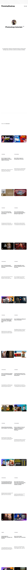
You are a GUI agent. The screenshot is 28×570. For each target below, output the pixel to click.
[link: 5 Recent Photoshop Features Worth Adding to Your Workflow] (7, 411)
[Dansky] (2, 410)
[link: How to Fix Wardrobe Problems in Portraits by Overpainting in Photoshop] (7, 357)
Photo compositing (16, 154)
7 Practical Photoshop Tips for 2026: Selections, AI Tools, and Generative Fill (19, 374)
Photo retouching (4, 261)
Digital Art (3, 532)
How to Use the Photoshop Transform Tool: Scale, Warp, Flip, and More (6, 212)
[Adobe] (2, 302)
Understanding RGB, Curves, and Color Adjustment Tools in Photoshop (19, 266)
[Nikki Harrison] (2, 248)
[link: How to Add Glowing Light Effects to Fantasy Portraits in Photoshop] (7, 249)
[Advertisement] (14, 2)
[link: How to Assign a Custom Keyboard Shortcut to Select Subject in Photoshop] (7, 142)
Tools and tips (3, 154)
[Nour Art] (15, 248)
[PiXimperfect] (15, 519)
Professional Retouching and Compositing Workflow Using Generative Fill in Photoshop (6, 482)
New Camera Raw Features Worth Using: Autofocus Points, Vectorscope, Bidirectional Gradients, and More (20, 483)
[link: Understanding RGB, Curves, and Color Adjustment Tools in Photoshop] (20, 249)
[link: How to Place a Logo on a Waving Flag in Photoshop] (20, 142)
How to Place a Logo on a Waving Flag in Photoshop (18, 159)
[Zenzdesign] (15, 302)
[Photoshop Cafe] (15, 356)
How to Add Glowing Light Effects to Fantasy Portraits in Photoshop (6, 266)
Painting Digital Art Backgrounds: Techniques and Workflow (6, 537)
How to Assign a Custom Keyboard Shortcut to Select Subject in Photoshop (6, 159)
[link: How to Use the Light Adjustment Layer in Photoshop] (20, 520)
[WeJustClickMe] (2, 141)
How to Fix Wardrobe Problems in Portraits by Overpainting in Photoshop (6, 374)
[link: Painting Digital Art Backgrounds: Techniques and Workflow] (7, 520)
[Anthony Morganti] (15, 141)
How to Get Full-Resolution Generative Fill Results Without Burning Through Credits (19, 212)
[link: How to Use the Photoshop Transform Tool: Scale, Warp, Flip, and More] (7, 195)
